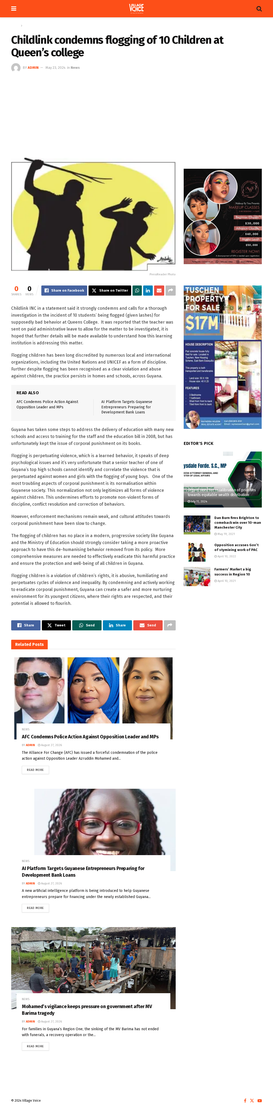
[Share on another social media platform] (171, 290)
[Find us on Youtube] (260, 1101)
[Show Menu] (13, 8)
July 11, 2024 (198, 501)
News (28, 25)
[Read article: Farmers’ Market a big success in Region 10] (197, 576)
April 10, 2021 (226, 581)
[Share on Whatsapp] (137, 290)
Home (15, 25)
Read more (38, 769)
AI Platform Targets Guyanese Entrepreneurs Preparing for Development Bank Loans (126, 407)
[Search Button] (259, 8)
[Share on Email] (159, 290)
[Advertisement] (136, 112)
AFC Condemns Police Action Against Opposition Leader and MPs (90, 737)
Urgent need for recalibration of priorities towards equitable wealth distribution (222, 492)
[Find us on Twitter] (252, 1101)
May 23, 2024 (56, 68)
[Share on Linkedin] (147, 290)
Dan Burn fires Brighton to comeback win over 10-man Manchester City (237, 522)
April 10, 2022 (226, 556)
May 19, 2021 (226, 534)
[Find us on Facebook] (245, 1101)
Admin (33, 68)
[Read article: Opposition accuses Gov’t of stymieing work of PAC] (197, 552)
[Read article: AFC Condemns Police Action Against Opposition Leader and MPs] (93, 698)
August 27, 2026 (51, 745)
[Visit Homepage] (136, 8)
